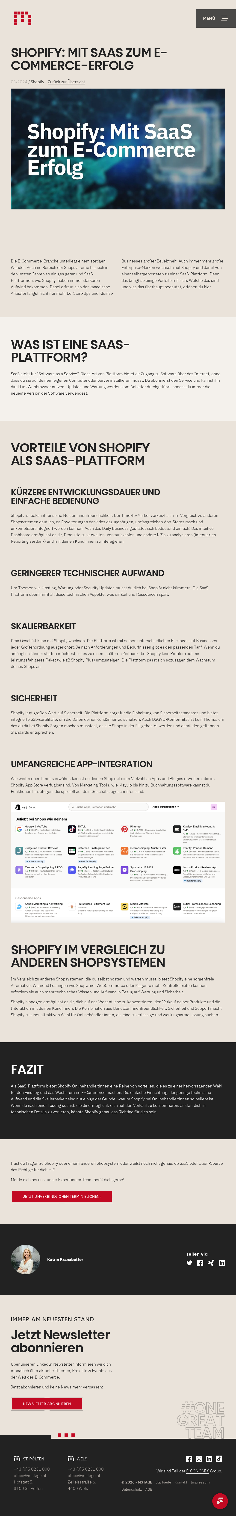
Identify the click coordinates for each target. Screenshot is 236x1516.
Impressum (200, 1482)
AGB (148, 1489)
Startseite (163, 1482)
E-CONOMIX (197, 1471)
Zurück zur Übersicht (66, 81)
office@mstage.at (30, 1475)
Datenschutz (131, 1489)
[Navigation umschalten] (216, 18)
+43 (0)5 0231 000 (32, 1469)
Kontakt (181, 1482)
